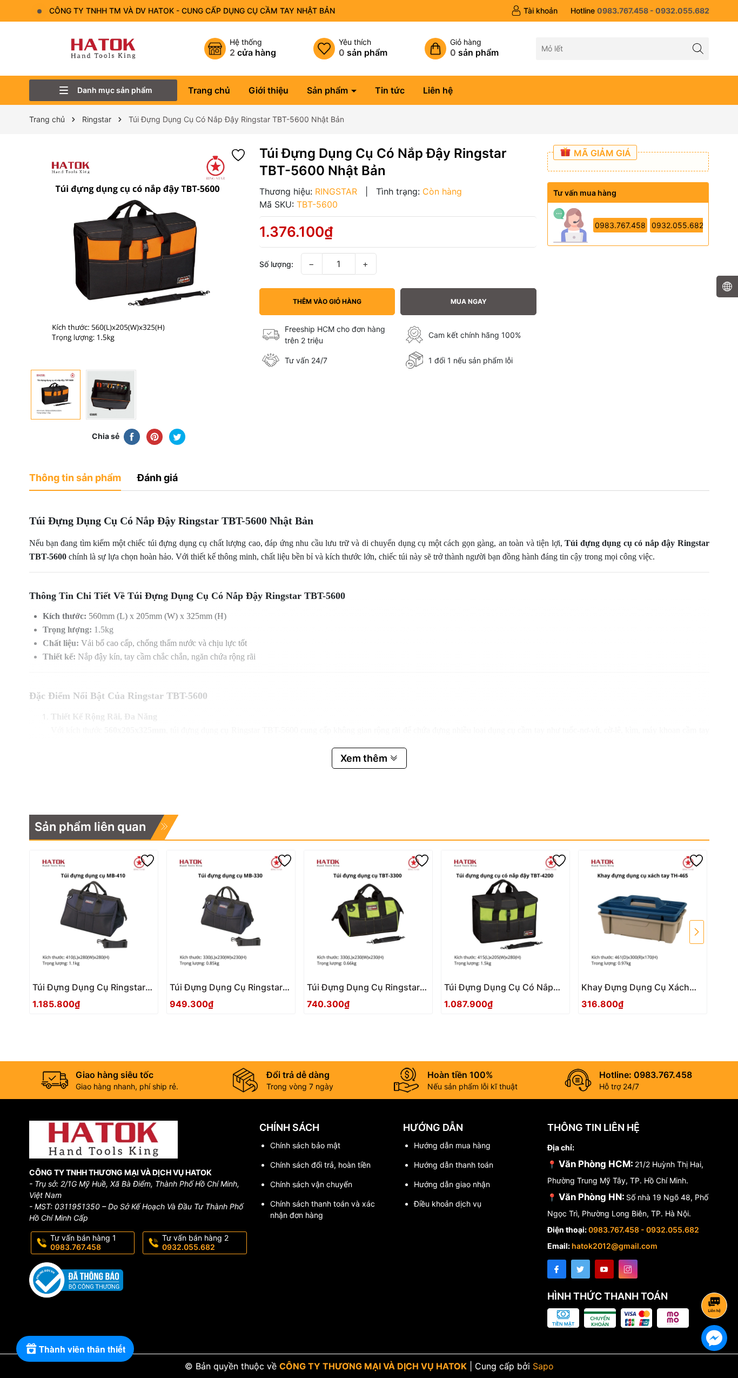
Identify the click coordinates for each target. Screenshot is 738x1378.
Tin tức (390, 90)
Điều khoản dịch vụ (447, 1203)
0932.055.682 (677, 225)
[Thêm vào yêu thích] (238, 153)
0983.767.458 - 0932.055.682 (643, 1229)
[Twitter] (580, 1269)
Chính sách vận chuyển (311, 1184)
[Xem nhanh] (126, 991)
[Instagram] (628, 1269)
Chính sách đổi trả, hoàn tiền (320, 1164)
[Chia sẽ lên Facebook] (132, 436)
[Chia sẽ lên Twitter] (177, 436)
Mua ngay (469, 301)
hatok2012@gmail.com (615, 1245)
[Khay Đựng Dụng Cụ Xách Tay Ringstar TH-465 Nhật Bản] (643, 914)
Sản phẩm (328, 90)
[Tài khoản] (534, 11)
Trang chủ (209, 90)
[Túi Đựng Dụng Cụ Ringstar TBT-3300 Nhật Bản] (368, 914)
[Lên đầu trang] (716, 1276)
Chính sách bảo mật (305, 1145)
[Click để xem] (139, 254)
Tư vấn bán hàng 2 (195, 1242)
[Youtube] (604, 1269)
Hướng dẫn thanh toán (453, 1164)
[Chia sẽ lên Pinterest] (154, 436)
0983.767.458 (620, 225)
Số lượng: (276, 264)
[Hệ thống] (240, 48)
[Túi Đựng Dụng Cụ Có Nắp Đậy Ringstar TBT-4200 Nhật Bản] (505, 914)
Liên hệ (438, 90)
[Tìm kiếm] (698, 48)
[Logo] (103, 47)
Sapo (543, 1366)
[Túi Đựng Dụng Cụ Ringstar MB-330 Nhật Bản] (231, 914)
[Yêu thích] (350, 48)
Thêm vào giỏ (82, 990)
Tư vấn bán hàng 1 (83, 1242)
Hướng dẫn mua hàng (452, 1145)
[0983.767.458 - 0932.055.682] (640, 11)
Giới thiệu (269, 90)
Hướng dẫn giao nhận (452, 1184)
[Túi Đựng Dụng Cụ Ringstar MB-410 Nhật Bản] (94, 914)
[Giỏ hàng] (462, 48)
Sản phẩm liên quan (90, 827)
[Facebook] (556, 1269)
